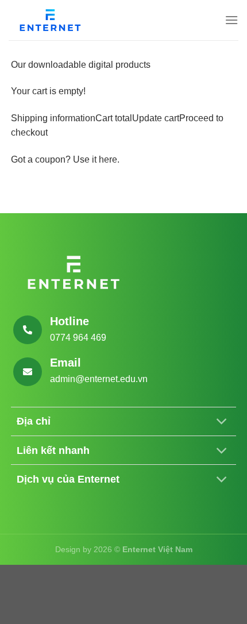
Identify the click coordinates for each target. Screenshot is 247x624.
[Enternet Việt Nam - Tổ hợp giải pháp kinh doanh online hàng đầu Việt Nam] (52, 20)
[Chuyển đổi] (221, 422)
